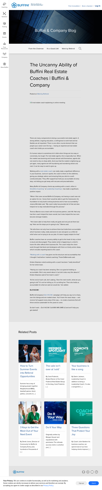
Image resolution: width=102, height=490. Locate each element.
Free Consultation (74, 6)
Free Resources (4, 47)
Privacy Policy (48, 485)
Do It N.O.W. (48, 295)
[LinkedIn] (96, 472)
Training (4, 27)
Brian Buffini (4, 67)
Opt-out (81, 483)
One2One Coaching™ (37, 189)
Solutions (4, 17)
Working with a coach (37, 255)
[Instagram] (87, 472)
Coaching (4, 7)
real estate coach (46, 171)
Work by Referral (68, 49)
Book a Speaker (87, 6)
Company (4, 57)
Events (4, 37)
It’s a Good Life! (53, 49)
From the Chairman (36, 49)
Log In (97, 6)
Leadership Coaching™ (54, 189)
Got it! (94, 483)
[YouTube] (92, 472)
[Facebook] (83, 472)
